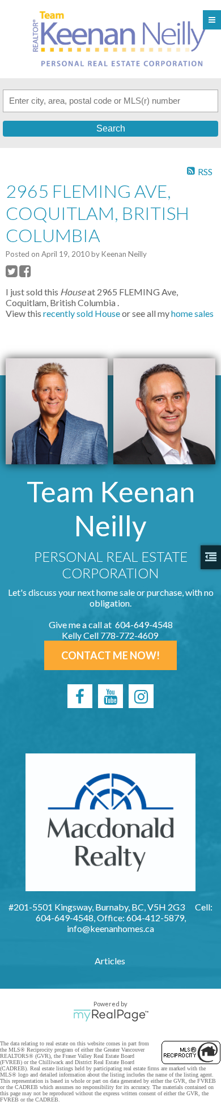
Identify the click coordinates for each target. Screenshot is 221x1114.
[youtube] (110, 696)
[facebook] (79, 696)
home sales (192, 313)
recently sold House (81, 313)
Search (110, 128)
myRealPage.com (111, 1015)
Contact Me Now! (110, 655)
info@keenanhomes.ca (110, 928)
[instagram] (141, 696)
